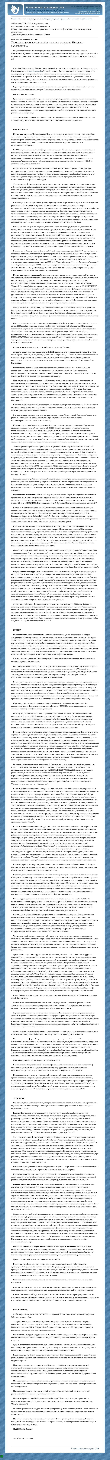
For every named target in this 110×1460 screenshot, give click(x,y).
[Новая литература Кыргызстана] (15, 14)
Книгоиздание (73, 19)
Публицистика (86, 19)
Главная (14, 19)
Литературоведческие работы (55, 19)
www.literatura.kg (35, 71)
